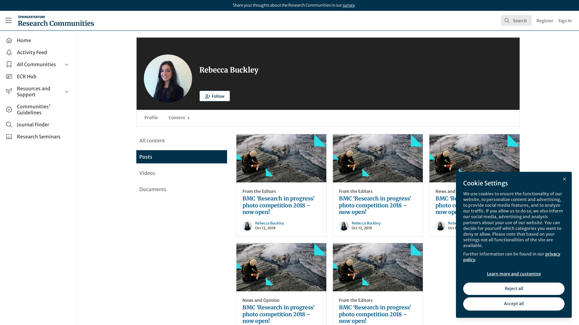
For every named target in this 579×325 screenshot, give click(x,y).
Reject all (514, 288)
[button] (214, 96)
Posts (145, 157)
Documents (152, 189)
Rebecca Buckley (269, 223)
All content (152, 141)
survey (348, 5)
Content (179, 117)
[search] (516, 20)
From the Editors (259, 191)
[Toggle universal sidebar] (8, 20)
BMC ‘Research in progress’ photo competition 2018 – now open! (281, 158)
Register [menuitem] (544, 20)
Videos (147, 173)
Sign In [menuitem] (565, 20)
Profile (151, 117)
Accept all (514, 303)
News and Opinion (454, 191)
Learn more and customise (514, 274)
